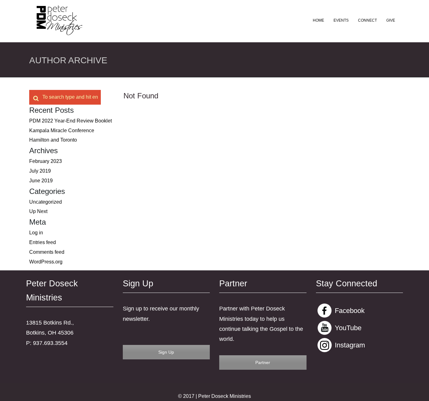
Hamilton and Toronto (53, 140)
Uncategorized (45, 202)
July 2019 (40, 171)
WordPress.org (45, 261)
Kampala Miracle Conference (61, 130)
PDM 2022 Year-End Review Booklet (70, 120)
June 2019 (41, 180)
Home (318, 20)
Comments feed (46, 252)
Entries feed (42, 242)
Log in (36, 232)
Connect (367, 20)
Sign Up (166, 352)
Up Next (38, 211)
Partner (262, 362)
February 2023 (45, 161)
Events (341, 20)
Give (390, 20)
